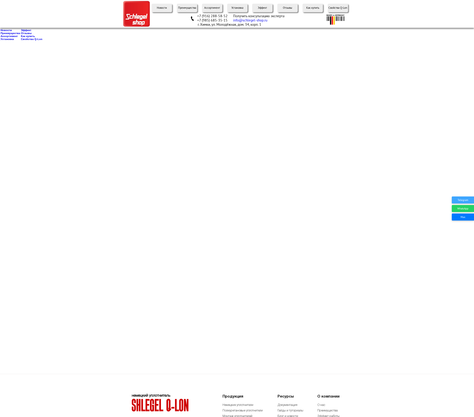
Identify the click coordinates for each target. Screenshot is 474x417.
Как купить (312, 7)
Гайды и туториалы (290, 410)
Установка (237, 7)
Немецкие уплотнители (238, 405)
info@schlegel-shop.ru (250, 20)
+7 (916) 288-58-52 (212, 16)
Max (463, 217)
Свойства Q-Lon (337, 7)
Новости (162, 7)
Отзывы (287, 7)
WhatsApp (462, 208)
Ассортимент (212, 7)
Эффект (262, 7)
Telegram (463, 200)
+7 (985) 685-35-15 (212, 20)
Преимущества (187, 7)
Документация (287, 405)
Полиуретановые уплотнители (243, 410)
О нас (321, 405)
